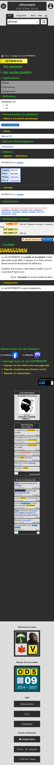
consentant (16, 212)
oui (43, 212)
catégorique (38, 210)
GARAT (25, 468)
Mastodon (33, 749)
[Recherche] (44, 21)
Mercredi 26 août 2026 (22, 493)
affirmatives (15, 180)
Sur (5, 355)
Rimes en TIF (6, 136)
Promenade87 (26, 520)
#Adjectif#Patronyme (30, 437)
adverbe (20, 194)
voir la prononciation (10, 125)
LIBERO (23, 498)
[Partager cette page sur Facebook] (40, 383)
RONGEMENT (32, 445)
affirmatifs (14, 174)
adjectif (20, 163)
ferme (39, 212)
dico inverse (47, 240)
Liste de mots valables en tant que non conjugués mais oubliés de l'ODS (26, 513)
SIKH (22, 458)
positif (14, 214)
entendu (25, 212)
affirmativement (7, 147)
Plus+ (37, 435)
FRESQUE (31, 430)
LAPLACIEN (32, 440)
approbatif (15, 210)
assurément (24, 210)
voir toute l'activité (34, 474)
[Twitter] (43, 384)
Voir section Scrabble (17, 72)
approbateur (5, 210)
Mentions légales (27, 704)
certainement (6, 212)
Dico (7, 56)
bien (31, 210)
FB (26, 749)
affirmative (15, 177)
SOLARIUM (30, 505)
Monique (32, 463)
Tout (33, 455)
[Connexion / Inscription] (50, 6)
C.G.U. (27, 714)
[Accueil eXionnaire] (2, 56)
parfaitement (6, 214)
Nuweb (32, 759)
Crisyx (17, 483)
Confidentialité (27, 724)
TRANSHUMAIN (25, 452)
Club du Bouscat (20, 490)
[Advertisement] (27, 39)
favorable (32, 212)
